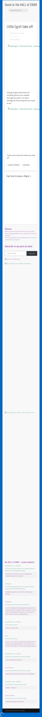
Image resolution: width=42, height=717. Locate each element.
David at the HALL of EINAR (21, 4)
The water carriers (12, 625)
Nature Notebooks (14, 39)
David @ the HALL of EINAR (17, 33)
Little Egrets (26, 165)
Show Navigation (32, 17)
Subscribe (32, 253)
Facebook (18, 15)
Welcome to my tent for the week (16, 684)
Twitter (22, 15)
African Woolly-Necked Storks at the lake (18, 656)
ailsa (6, 636)
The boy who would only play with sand (18, 604)
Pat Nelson (8, 584)
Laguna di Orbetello (13, 165)
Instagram (17, 240)
